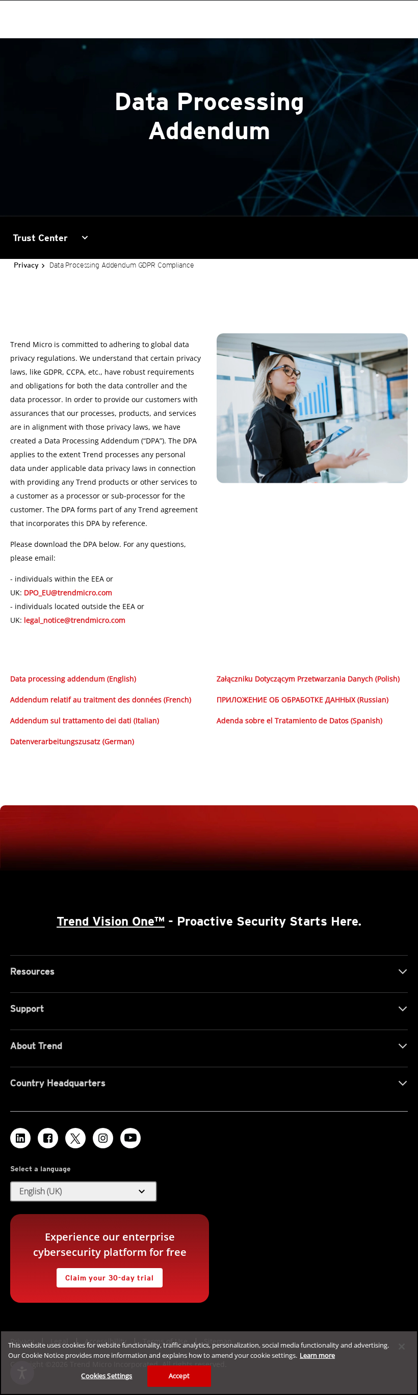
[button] (73, 678)
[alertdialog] (209, 1362)
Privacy (26, 265)
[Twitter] (75, 1138)
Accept (179, 1375)
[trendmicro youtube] (130, 1138)
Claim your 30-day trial (105, 1275)
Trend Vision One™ (111, 921)
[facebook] (48, 1138)
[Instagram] (103, 1138)
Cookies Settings (106, 1375)
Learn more (317, 1355)
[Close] (401, 1346)
